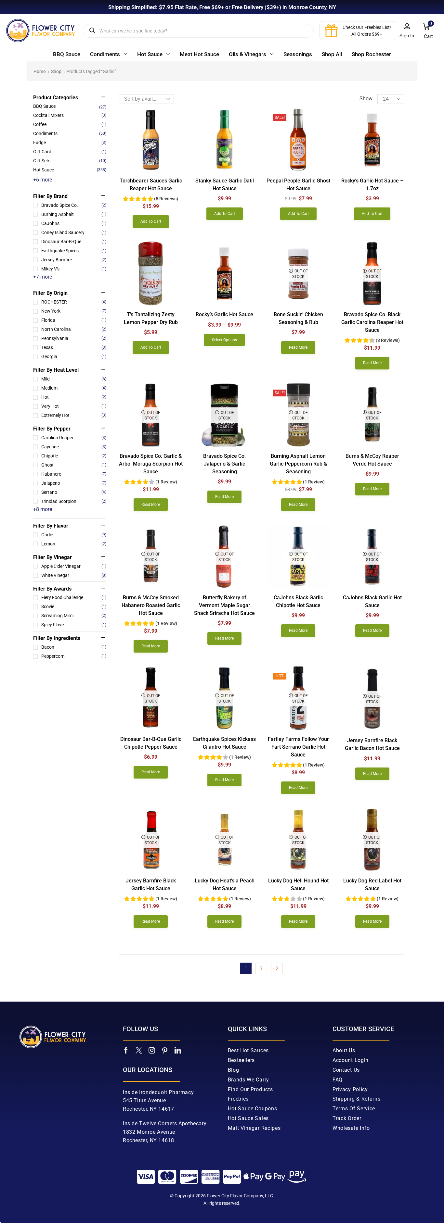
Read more (298, 347)
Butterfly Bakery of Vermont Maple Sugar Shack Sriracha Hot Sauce (224, 605)
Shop (56, 71)
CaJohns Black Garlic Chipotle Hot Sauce (298, 601)
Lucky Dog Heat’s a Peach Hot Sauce (225, 885)
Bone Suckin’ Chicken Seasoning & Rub (298, 318)
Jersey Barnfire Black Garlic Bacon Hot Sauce (372, 744)
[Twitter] (139, 1050)
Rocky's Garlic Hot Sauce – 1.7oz (372, 185)
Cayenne (73, 446)
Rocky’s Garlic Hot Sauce (224, 314)
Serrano (73, 492)
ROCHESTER (73, 302)
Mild (73, 378)
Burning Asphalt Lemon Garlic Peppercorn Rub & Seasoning (298, 464)
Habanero (73, 474)
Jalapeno (73, 483)
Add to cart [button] (150, 221)
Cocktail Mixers (48, 115)
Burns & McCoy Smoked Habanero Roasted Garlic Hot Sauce (151, 605)
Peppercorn (73, 656)
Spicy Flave (73, 624)
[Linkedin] (178, 1050)
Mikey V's (73, 268)
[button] (407, 30)
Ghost (73, 465)
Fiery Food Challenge (73, 597)
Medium (73, 388)
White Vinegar (73, 575)
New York (73, 311)
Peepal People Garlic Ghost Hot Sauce (298, 185)
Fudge (39, 142)
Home (39, 71)
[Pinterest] (165, 1050)
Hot (73, 397)
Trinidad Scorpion (73, 501)
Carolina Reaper (73, 437)
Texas (73, 347)
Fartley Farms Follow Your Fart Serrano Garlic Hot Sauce (298, 747)
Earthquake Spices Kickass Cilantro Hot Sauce (224, 743)
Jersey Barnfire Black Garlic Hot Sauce (151, 885)
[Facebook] (126, 1050)
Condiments (45, 133)
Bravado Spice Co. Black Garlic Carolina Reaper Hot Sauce (372, 322)
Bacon (73, 647)
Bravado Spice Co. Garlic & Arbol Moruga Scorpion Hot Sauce (151, 464)
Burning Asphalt (73, 214)
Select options (224, 340)
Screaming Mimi (73, 615)
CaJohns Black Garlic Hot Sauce (372, 601)
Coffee (39, 124)
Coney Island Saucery (73, 232)
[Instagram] (152, 1050)
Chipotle (73, 455)
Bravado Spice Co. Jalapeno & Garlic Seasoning (224, 464)
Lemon (73, 543)
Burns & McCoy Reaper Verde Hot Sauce (372, 460)
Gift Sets (41, 160)
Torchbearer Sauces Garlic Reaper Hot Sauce (151, 185)
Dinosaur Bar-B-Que (73, 241)
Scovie (73, 606)
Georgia (73, 356)
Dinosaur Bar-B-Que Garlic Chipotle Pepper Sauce (150, 743)
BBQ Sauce (44, 106)
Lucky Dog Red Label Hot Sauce (372, 885)
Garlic (73, 534)
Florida (73, 320)
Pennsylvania (73, 338)
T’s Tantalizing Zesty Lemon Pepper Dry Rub (151, 318)
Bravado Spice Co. (73, 205)
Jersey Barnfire (73, 259)
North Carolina (73, 329)
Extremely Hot (73, 415)
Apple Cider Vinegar (73, 566)
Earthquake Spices (73, 250)
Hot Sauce (43, 169)
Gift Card (42, 151)
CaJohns (73, 223)
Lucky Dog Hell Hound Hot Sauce (298, 885)
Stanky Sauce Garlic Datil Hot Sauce (224, 185)
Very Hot (73, 406)
